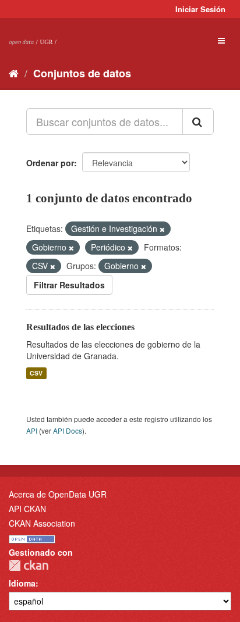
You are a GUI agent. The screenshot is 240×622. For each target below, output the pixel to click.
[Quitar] (162, 229)
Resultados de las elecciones (80, 327)
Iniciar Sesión (200, 9)
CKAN (28, 565)
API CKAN (27, 508)
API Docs (67, 430)
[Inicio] (14, 72)
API (31, 430)
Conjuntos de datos (82, 73)
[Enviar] (198, 121)
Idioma (22, 583)
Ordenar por (50, 163)
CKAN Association (42, 523)
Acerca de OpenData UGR (58, 494)
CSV (36, 373)
